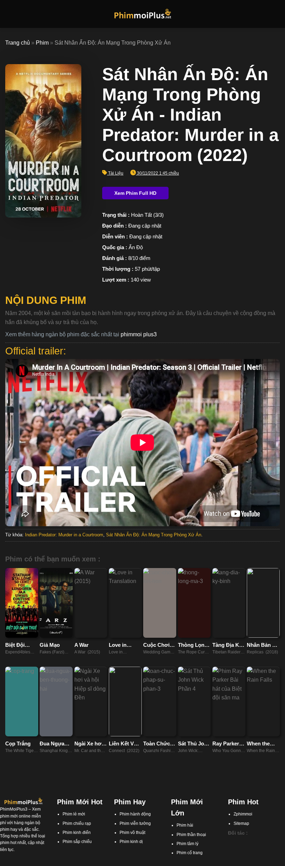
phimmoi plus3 (139, 334)
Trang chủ (17, 43)
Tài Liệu (115, 173)
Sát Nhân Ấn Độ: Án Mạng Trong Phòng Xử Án (153, 534)
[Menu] (9, 13)
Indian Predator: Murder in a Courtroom (64, 534)
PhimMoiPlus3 (13, 809)
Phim (42, 43)
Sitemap (241, 823)
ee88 (265, 855)
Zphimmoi (243, 814)
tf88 (231, 842)
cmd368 (235, 849)
